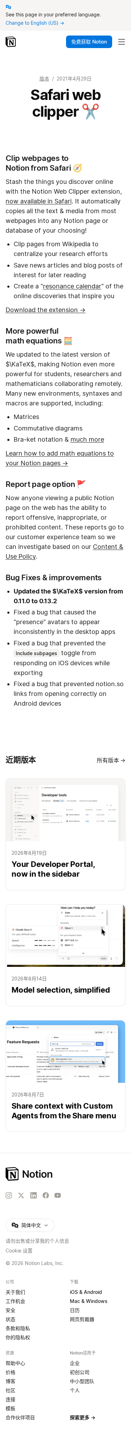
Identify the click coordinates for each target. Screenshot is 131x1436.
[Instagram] (8, 1195)
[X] (21, 1195)
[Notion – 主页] (65, 1174)
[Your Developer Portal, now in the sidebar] (65, 834)
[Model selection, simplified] (65, 955)
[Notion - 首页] (11, 42)
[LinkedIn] (33, 1195)
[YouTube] (57, 1195)
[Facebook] (45, 1195)
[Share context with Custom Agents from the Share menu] (65, 1076)
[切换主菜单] (121, 41)
